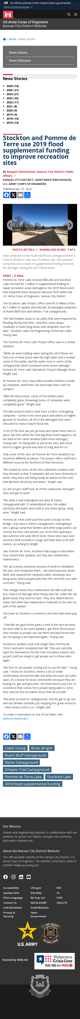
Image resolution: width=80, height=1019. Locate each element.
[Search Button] (67, 14)
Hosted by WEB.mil (15, 960)
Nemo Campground (21, 762)
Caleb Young (15, 748)
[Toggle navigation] (74, 14)
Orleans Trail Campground (27, 769)
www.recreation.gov (15, 718)
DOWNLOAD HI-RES (53, 249)
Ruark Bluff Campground (25, 755)
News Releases (20, 60)
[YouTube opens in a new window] (29, 876)
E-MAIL (19, 276)
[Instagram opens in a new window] (13, 876)
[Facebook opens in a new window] (5, 876)
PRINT (7, 276)
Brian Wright (42, 748)
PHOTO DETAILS (24, 249)
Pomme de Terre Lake (23, 776)
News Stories (18, 52)
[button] (18, 7)
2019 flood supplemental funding (32, 784)
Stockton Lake (59, 776)
